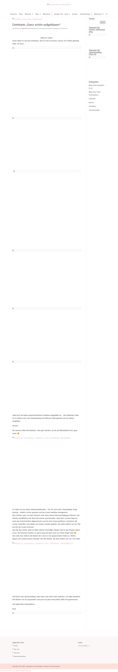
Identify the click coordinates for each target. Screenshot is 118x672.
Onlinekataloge (85, 14)
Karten (91, 102)
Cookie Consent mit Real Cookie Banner (15, 670)
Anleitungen (34, 28)
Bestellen (28, 14)
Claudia (17, 28)
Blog (20, 14)
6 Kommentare (63, 28)
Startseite (13, 14)
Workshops (98, 14)
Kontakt (74, 14)
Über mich (16, 649)
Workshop (55, 28)
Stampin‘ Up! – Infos (61, 14)
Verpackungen (94, 110)
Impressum (17, 652)
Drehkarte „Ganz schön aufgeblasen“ (36, 24)
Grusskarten (48, 28)
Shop (37, 14)
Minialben (92, 106)
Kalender (92, 99)
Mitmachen (46, 14)
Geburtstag (42, 28)
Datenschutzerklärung (20, 656)
